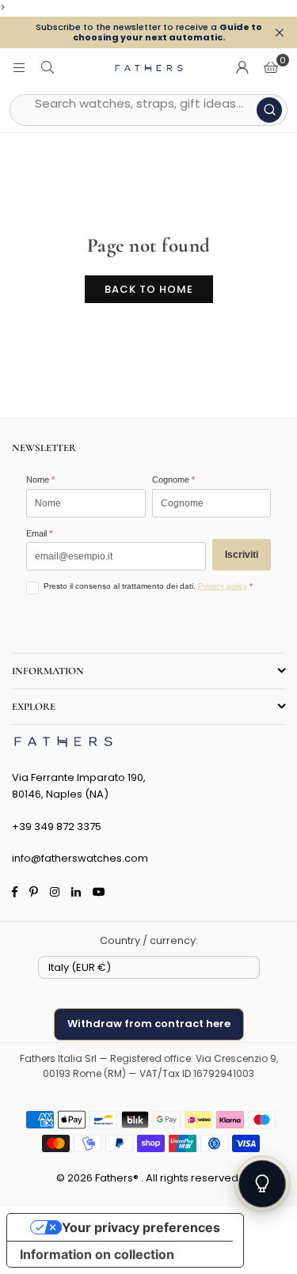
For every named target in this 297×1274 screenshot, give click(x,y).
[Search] (47, 67)
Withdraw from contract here (148, 1023)
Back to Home (149, 289)
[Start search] (269, 110)
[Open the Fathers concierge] (262, 1184)
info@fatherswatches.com (80, 858)
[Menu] (19, 67)
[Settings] (242, 68)
